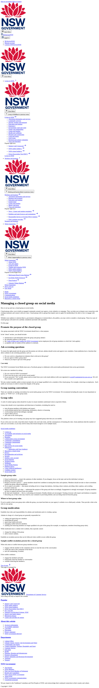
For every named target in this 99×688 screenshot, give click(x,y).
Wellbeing (8, 463)
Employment (12, 202)
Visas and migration (15, 141)
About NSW (12, 262)
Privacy (7, 452)
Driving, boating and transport (18, 122)
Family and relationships (16, 129)
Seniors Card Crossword (12, 604)
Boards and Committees (12, 673)
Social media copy (10, 472)
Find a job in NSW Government (14, 674)
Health (7, 651)
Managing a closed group (12, 451)
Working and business (12, 195)
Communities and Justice (12, 644)
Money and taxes (14, 205)
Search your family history (13, 614)
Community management (12, 442)
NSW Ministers (9, 669)
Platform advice (9, 466)
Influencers (8, 447)
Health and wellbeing (15, 133)
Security (7, 456)
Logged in (6, 38)
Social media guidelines (8, 428)
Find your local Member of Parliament (16, 671)
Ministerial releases (10, 616)
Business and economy (16, 198)
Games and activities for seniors (14, 617)
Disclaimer (8, 630)
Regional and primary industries (18, 140)
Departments (6, 637)
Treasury (7, 660)
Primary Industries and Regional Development (19, 657)
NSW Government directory (13, 634)
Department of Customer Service (36, 594)
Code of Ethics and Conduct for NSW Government (22, 341)
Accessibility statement (12, 627)
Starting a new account (12, 458)
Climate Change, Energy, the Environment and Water (21, 643)
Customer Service (10, 648)
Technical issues (10, 461)
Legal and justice (14, 136)
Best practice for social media (14, 446)
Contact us (8, 432)
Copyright (8, 444)
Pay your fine (9, 610)
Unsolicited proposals (11, 680)
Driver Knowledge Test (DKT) (14, 609)
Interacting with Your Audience (18, 449)
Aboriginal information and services (19, 119)
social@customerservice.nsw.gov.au (81, 377)
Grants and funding (14, 131)
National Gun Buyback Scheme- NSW (16, 612)
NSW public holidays (15, 269)
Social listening (9, 459)
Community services (15, 121)
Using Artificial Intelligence (13, 468)
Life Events (12, 138)
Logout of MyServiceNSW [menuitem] (13, 45)
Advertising (8, 435)
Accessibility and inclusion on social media (18, 433)
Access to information (11, 625)
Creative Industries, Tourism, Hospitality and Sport (20, 646)
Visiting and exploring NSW (17, 267)
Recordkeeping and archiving (14, 454)
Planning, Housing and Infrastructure (16, 653)
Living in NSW (10, 117)
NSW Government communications (15, 678)
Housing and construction (16, 134)
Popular (4, 600)
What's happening (11, 260)
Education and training (15, 124)
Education (8, 650)
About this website (8, 621)
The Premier (8, 667)
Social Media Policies (11, 465)
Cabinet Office (9, 641)
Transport (7, 658)
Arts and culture (13, 264)
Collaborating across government (15, 439)
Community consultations (12, 440)
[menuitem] (10, 41)
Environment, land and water (17, 128)
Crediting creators (10, 470)
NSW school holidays (15, 270)
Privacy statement (10, 632)
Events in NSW (13, 265)
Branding (7, 437)
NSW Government (8, 664)
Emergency (12, 126)
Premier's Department (11, 655)
